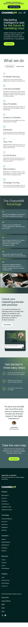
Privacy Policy (5, 597)
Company (4, 574)
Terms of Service (6, 601)
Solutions (4, 492)
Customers (5, 535)
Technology (5, 515)
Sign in (20, 12)
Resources (5, 556)
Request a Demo (20, 66)
